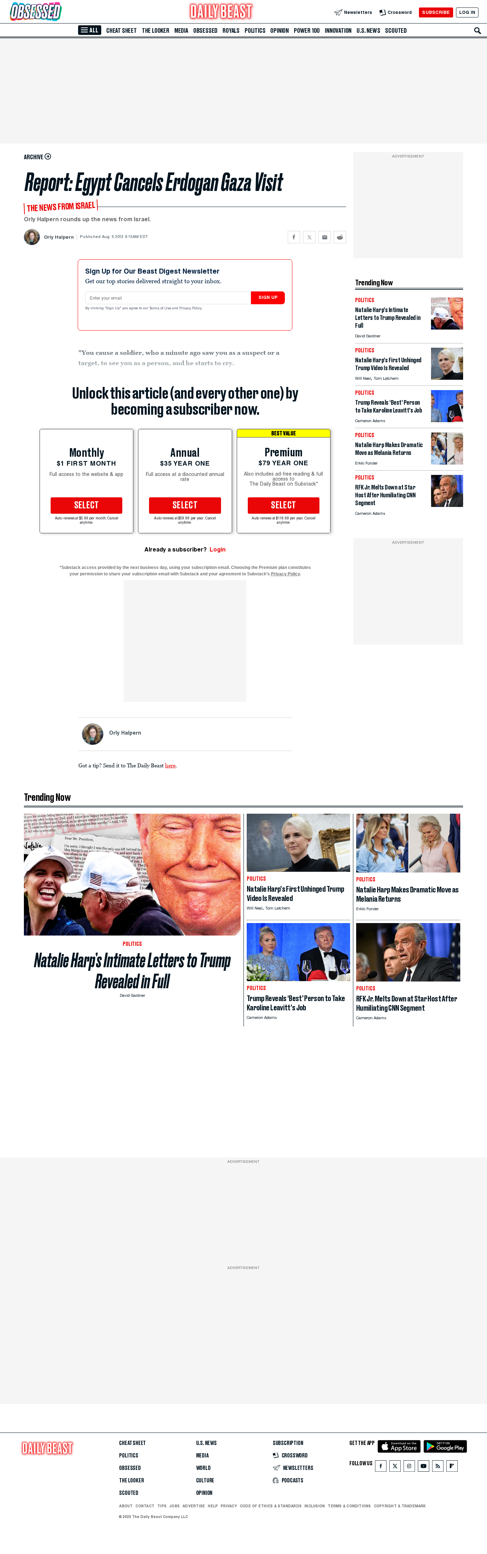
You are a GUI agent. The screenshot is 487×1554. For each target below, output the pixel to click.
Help (213, 1506)
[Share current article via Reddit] (340, 237)
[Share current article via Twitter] (309, 237)
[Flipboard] (451, 1467)
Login (218, 549)
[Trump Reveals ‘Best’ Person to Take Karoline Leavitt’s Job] (447, 420)
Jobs (174, 1506)
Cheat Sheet (121, 30)
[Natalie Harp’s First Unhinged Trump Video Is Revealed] (447, 378)
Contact (144, 1506)
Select (86, 505)
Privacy (229, 1506)
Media (181, 30)
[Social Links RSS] (438, 1467)
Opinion (279, 30)
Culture (205, 1480)
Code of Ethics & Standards (271, 1506)
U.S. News (368, 30)
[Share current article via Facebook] (294, 237)
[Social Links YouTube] (423, 1467)
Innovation (338, 30)
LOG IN (467, 12)
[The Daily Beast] (221, 12)
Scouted (396, 30)
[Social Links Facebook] (380, 1467)
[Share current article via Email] (324, 237)
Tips (161, 1506)
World (203, 1468)
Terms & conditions (349, 1506)
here (170, 765)
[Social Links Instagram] (409, 1467)
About (126, 1506)
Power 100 (307, 30)
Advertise (194, 1506)
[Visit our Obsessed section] (58, 12)
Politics (255, 30)
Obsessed (205, 30)
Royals (231, 30)
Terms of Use (160, 308)
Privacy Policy (191, 308)
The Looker (155, 30)
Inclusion (314, 1506)
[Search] (477, 30)
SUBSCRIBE (436, 12)
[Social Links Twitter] (395, 1467)
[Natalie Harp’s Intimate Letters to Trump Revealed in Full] (447, 328)
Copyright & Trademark (400, 1506)
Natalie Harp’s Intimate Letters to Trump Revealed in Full (132, 971)
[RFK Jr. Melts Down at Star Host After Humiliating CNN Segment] (447, 505)
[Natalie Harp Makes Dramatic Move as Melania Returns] (447, 463)
